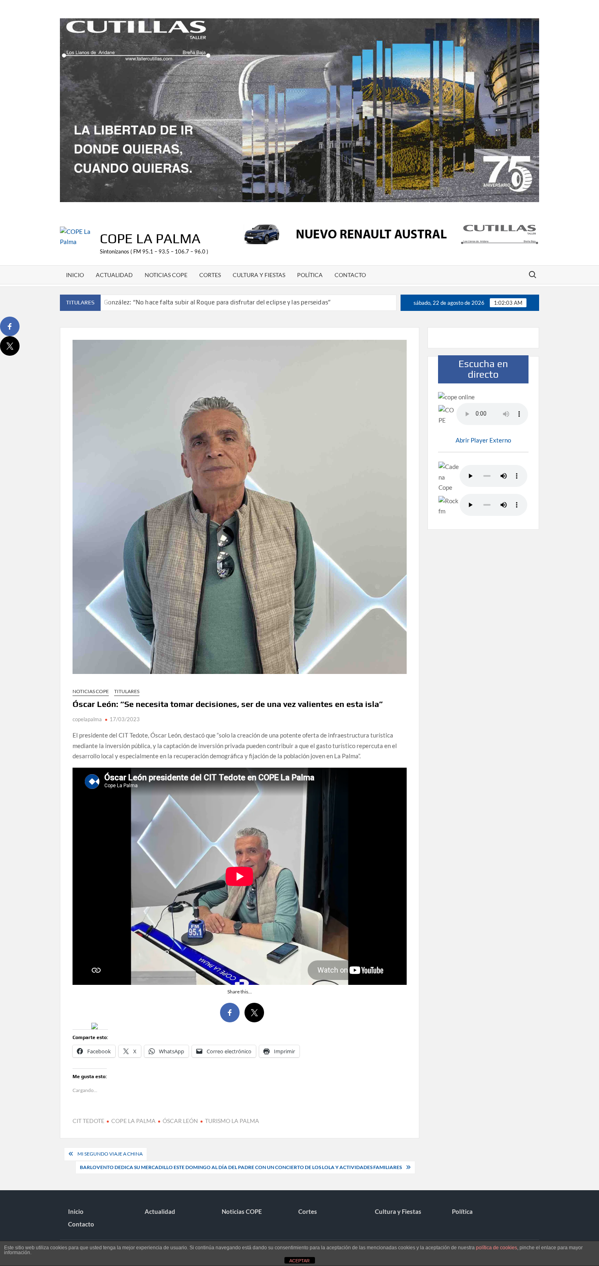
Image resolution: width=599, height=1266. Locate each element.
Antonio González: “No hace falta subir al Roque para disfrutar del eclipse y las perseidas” (205, 302)
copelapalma (87, 719)
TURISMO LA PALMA (232, 1120)
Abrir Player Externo (483, 440)
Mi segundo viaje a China (110, 1154)
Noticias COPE (166, 274)
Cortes (210, 274)
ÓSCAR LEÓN (180, 1120)
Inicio (75, 274)
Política (310, 274)
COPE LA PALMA (133, 1120)
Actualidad (114, 274)
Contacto (350, 274)
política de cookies (496, 1248)
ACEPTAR (299, 1260)
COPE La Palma (150, 238)
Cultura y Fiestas (259, 274)
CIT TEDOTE (88, 1120)
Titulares (126, 691)
